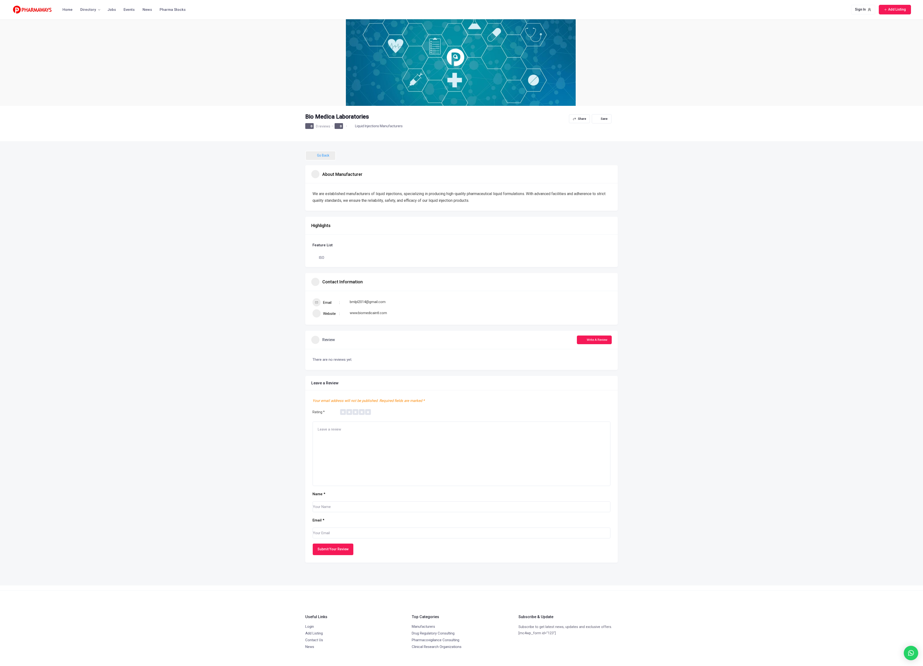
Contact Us (314, 640)
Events (129, 9)
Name (318, 494)
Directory (88, 9)
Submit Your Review (333, 549)
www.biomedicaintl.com (368, 313)
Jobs (111, 9)
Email (318, 520)
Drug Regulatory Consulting (433, 633)
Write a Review (597, 340)
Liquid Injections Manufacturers (379, 126)
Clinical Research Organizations (437, 647)
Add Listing (314, 633)
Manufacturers (423, 626)
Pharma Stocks (173, 9)
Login (309, 626)
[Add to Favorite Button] (601, 118)
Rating (318, 412)
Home (67, 9)
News (147, 9)
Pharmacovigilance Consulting (435, 640)
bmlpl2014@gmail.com (368, 302)
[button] (911, 653)
